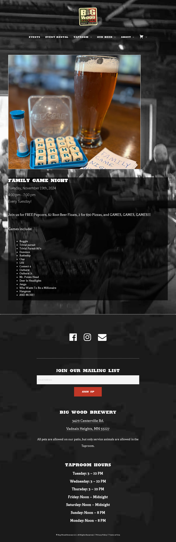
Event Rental (57, 37)
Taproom (81, 37)
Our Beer (104, 37)
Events (34, 37)
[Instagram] (87, 339)
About (126, 37)
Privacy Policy (101, 535)
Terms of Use (114, 535)
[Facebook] (73, 339)
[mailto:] (102, 339)
